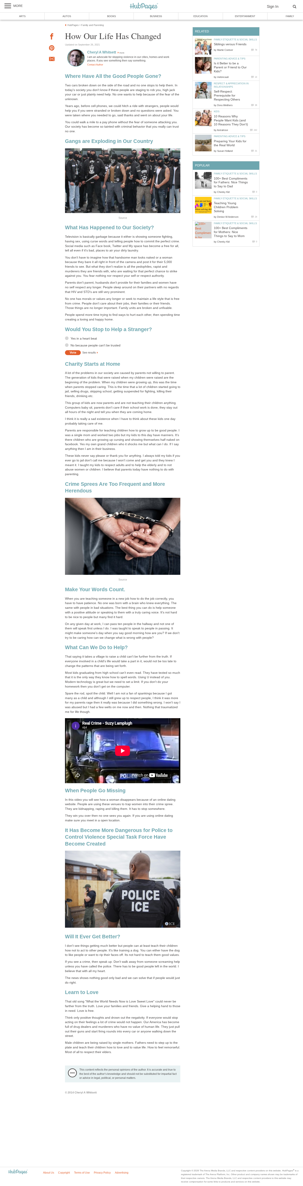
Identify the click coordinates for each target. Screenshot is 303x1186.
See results (89, 352)
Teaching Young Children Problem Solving (226, 207)
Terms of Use (82, 1172)
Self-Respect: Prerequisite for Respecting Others (227, 95)
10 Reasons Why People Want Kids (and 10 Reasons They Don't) (231, 120)
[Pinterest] (51, 48)
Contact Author (95, 64)
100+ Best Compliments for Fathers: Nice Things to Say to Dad (231, 182)
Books (111, 16)
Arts (22, 16)
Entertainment (245, 16)
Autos (67, 16)
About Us (48, 1172)
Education (200, 16)
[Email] (51, 60)
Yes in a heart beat (84, 338)
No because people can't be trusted (95, 345)
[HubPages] (144, 6)
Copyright (64, 1172)
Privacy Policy (102, 1172)
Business (156, 16)
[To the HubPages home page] (17, 1172)
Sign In (272, 6)
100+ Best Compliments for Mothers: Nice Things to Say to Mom (230, 232)
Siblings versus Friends (230, 44)
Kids (216, 111)
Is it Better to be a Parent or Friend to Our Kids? (230, 67)
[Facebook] (51, 37)
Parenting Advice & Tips (229, 58)
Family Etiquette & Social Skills (235, 39)
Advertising (121, 1172)
